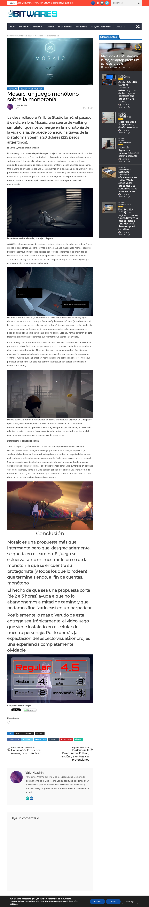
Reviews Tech (124, 77)
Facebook (14, 739)
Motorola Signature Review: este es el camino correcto (128, 151)
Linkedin (41, 739)
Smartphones (124, 169)
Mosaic (39, 733)
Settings (130, 901)
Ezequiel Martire (113, 67)
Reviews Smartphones (124, 116)
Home (9, 35)
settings (13, 904)
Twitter (28, 739)
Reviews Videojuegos (31, 89)
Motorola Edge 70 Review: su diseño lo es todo (128, 124)
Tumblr (54, 739)
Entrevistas (81, 26)
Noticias (23, 26)
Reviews (36, 26)
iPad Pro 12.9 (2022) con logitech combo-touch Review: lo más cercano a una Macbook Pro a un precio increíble (128, 219)
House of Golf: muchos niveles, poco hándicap (26, 750)
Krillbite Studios (24, 733)
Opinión (50, 26)
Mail (79, 739)
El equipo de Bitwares (101, 26)
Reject (113, 901)
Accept (97, 901)
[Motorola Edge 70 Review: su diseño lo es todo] (109, 117)
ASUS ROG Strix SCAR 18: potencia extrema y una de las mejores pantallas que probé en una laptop (127, 92)
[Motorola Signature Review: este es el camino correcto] (109, 143)
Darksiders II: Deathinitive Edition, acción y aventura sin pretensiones (75, 753)
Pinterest (67, 739)
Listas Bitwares (65, 26)
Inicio (12, 26)
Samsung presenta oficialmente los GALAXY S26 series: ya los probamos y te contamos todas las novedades (127, 181)
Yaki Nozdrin (22, 105)
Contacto (120, 26)
